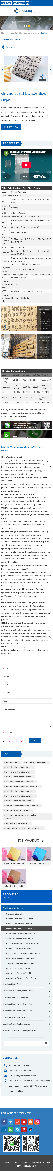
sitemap (20, 3)
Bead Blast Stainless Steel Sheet (20, 933)
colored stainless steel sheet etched (22, 805)
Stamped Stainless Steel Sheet (20, 963)
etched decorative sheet (16, 823)
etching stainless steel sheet (18, 772)
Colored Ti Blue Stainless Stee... (40, 863)
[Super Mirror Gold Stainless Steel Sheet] (14, 854)
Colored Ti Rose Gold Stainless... (15, 886)
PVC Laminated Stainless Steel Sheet (23, 953)
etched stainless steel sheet (18, 767)
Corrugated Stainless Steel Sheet (21, 978)
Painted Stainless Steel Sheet (19, 968)
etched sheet (11, 762)
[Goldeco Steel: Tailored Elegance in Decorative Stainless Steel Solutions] (26, 11)
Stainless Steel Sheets (29, 33)
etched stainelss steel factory (19, 791)
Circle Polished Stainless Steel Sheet (22, 943)
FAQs (8, 653)
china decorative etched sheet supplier (23, 828)
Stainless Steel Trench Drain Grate (18, 1004)
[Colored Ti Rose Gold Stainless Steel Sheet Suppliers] (14, 876)
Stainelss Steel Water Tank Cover (17, 1010)
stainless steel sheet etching (18, 777)
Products (13, 33)
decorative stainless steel (17, 810)
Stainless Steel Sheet (15, 914)
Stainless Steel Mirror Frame (15, 1017)
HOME (7, 3)
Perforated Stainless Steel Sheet (20, 958)
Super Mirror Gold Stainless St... (15, 863)
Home (4, 33)
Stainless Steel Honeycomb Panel (18, 991)
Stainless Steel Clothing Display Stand (20, 1030)
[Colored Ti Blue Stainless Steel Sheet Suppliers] (39, 854)
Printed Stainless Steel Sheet (19, 948)
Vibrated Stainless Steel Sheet (19, 938)
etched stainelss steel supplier (19, 781)
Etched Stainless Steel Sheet (19, 929)
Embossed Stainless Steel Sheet (20, 924)
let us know (13, 650)
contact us (10, 1058)
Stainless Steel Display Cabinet (16, 1024)
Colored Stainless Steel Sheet (19, 919)
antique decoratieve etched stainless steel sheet (24, 817)
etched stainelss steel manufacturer (22, 786)
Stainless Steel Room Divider (16, 997)
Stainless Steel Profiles (13, 984)
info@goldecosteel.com (26, 1076)
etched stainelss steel (36, 762)
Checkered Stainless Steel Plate (20, 973)
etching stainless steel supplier (19, 796)
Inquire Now (11, 127)
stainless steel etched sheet (18, 801)
